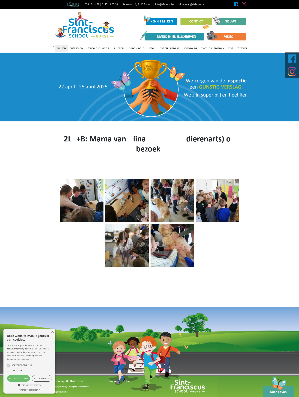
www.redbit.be (119, 381)
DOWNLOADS (190, 48)
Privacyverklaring (60, 387)
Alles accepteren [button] (18, 378)
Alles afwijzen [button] (41, 378)
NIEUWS (230, 21)
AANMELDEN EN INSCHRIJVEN (174, 37)
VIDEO (228, 37)
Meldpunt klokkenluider (79, 387)
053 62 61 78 (92, 4)
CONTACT (196, 21)
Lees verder (25, 359)
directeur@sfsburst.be (191, 4)
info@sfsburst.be (164, 4)
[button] (29, 385)
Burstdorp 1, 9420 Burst (136, 4)
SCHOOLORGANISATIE (98, 48)
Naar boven (278, 392)
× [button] (52, 332)
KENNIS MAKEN (162, 21)
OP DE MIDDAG (136, 48)
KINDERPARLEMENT (169, 48)
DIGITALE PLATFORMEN (212, 48)
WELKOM (61, 48)
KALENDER (119, 48)
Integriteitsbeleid (60, 392)
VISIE (230, 48)
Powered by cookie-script (29, 390)
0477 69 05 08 (110, 4)
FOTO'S (151, 48)
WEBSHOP (242, 48)
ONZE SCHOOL (77, 48)
